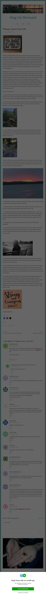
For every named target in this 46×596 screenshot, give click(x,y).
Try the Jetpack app (23, 588)
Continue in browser (23, 592)
